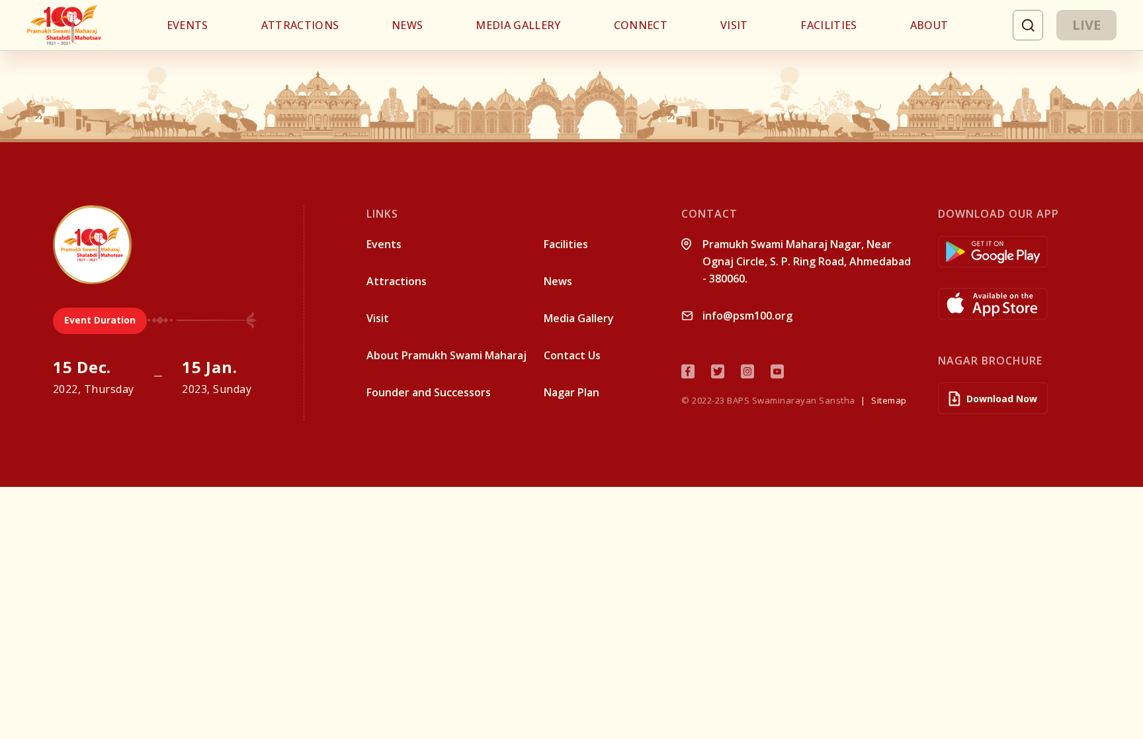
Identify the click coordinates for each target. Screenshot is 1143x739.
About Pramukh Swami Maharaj (446, 355)
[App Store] (1014, 304)
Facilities (828, 25)
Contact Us (572, 355)
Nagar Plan (571, 392)
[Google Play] (1014, 252)
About (929, 25)
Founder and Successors (428, 392)
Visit (734, 25)
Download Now (1001, 398)
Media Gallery (518, 25)
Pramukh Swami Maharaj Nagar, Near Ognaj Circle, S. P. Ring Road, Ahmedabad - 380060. (806, 261)
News (407, 25)
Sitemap (889, 400)
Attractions (300, 25)
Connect (640, 25)
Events (187, 25)
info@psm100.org (747, 315)
